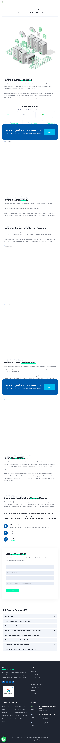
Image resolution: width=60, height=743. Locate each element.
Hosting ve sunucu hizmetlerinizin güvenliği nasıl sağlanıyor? (23, 630)
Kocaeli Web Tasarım (37, 675)
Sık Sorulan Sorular (7, 716)
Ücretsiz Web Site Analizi (7, 720)
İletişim (4, 709)
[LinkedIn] (10, 682)
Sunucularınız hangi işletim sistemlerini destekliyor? (20, 649)
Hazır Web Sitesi (20, 706)
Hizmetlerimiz (6, 706)
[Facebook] (3, 682)
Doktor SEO (18, 719)
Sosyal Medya (29, 9)
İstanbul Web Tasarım (21, 712)
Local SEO (34, 693)
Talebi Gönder (12, 590)
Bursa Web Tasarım (36, 687)
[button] (51, 3)
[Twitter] (7, 682)
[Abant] (21, 114)
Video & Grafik (29, 13)
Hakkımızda (22, 740)
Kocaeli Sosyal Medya (37, 681)
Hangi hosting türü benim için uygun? (16, 626)
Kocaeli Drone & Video (37, 678)
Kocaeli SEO (34, 671)
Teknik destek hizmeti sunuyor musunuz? (17, 644)
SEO (21, 9)
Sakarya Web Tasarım (37, 684)
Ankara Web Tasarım (21, 716)
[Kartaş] (40, 114)
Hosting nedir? (9, 616)
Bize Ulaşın (49, 131)
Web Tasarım (13, 9)
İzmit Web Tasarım (20, 709)
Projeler (4, 712)
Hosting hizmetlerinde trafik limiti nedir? (17, 640)
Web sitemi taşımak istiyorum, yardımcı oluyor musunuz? (22, 635)
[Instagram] (13, 682)
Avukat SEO (34, 690)
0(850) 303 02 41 (15, 540)
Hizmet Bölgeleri (20, 722)
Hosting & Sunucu (17, 13)
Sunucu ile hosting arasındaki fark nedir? (17, 621)
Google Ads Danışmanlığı (43, 9)
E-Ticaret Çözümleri (42, 13)
